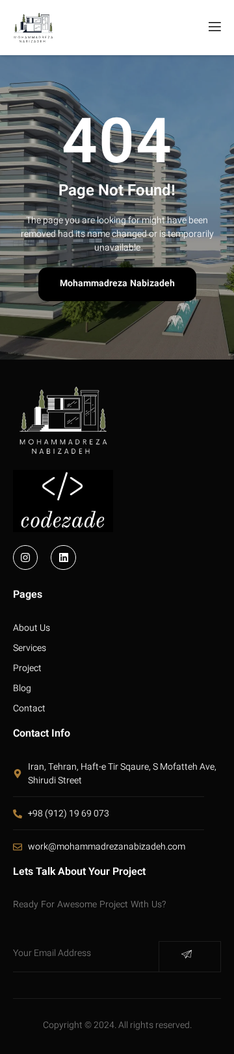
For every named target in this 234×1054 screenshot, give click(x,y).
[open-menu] (214, 27)
